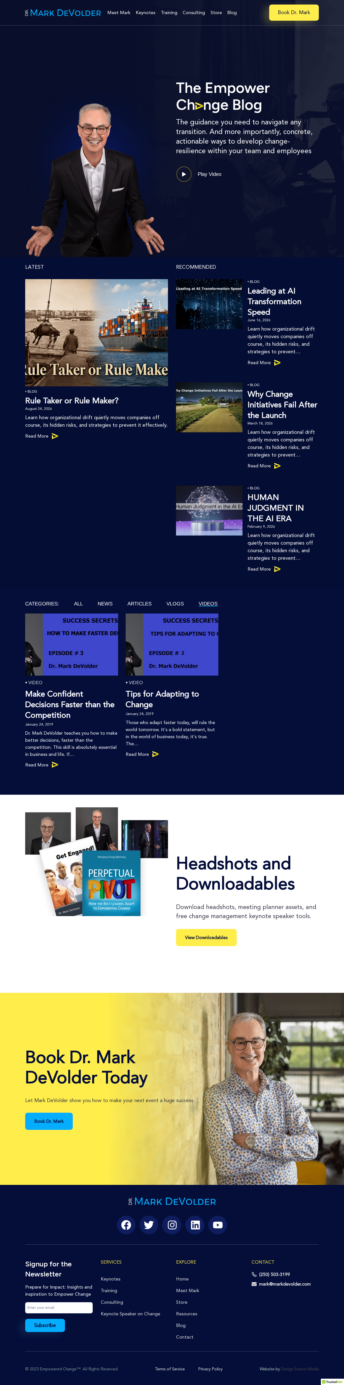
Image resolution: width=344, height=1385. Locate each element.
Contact (184, 1337)
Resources (186, 1313)
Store (216, 12)
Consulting (194, 12)
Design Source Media (300, 1369)
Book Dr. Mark (294, 12)
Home (182, 1279)
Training (169, 12)
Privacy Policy (210, 1369)
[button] (199, 174)
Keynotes (145, 12)
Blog (232, 12)
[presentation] (96, 332)
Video (35, 682)
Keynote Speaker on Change (130, 1313)
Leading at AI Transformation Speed (274, 301)
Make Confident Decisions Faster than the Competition (70, 705)
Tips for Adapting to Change (162, 699)
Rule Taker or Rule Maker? (72, 400)
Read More (36, 437)
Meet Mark (118, 12)
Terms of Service (170, 1369)
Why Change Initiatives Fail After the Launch (282, 405)
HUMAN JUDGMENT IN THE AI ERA (276, 508)
